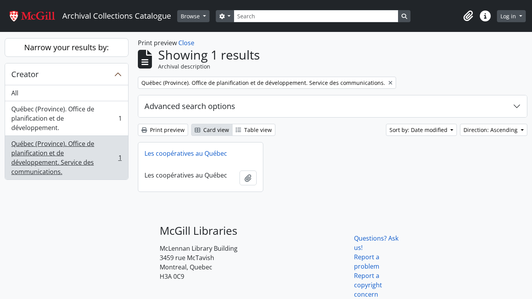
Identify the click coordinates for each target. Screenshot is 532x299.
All (14, 93)
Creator (25, 74)
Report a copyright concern (368, 285)
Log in (509, 16)
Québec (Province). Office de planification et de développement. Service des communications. (66, 157)
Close (186, 43)
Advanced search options (189, 106)
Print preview (166, 130)
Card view (215, 130)
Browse (191, 16)
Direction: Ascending (491, 130)
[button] (468, 16)
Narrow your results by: (66, 47)
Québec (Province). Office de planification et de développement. (66, 118)
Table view (257, 130)
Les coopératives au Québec (185, 153)
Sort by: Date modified (419, 130)
